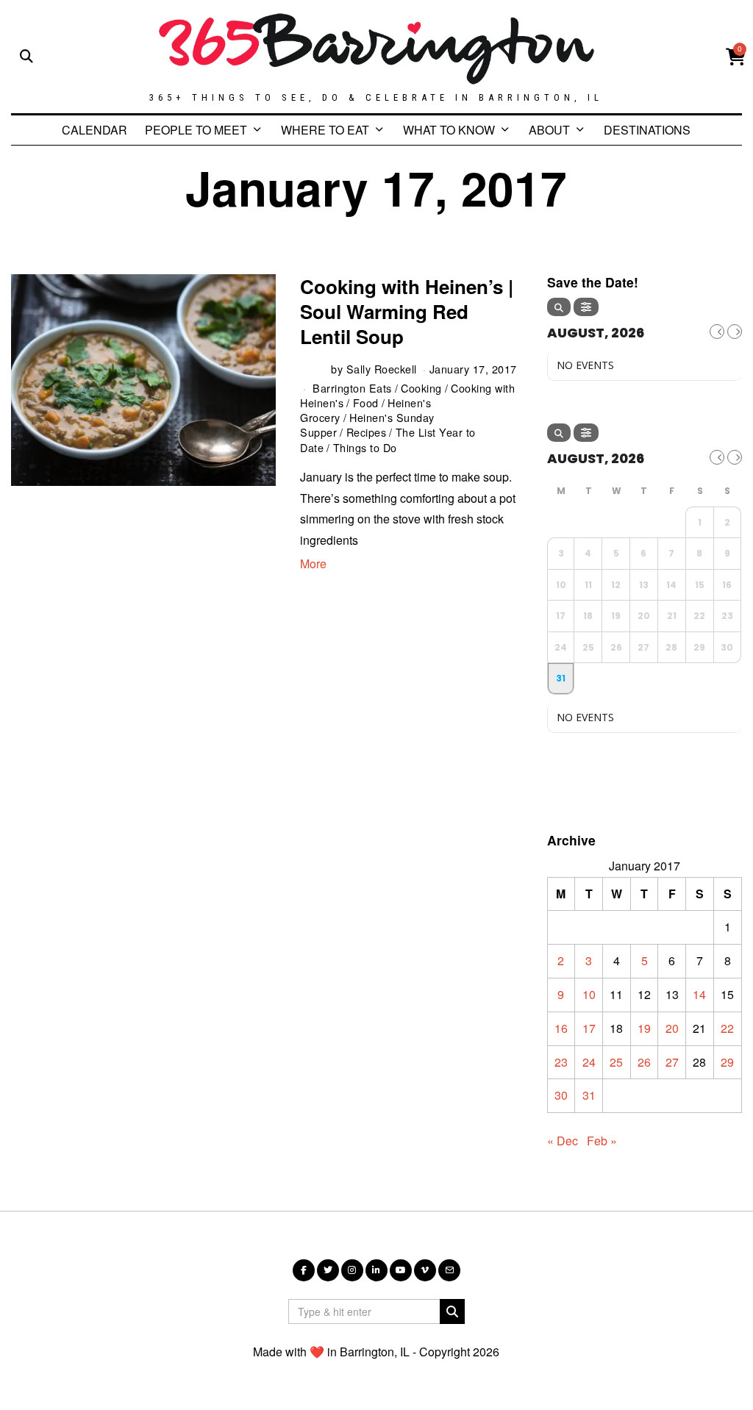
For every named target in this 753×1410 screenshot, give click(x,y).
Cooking (421, 388)
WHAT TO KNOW (449, 129)
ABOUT (549, 129)
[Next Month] (734, 331)
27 (672, 1061)
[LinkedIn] (376, 1270)
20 (672, 1028)
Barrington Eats (352, 388)
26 (644, 1061)
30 (561, 1095)
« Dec (562, 1140)
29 (727, 1061)
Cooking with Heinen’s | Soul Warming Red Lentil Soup (406, 311)
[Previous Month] (717, 331)
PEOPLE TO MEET (196, 129)
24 (589, 1061)
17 (589, 1028)
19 (644, 1028)
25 (616, 1061)
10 (589, 994)
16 (561, 1028)
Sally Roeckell (381, 368)
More (313, 563)
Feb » (602, 1140)
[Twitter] (328, 1270)
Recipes (366, 432)
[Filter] (586, 307)
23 (561, 1061)
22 (727, 1028)
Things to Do (365, 447)
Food (366, 402)
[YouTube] (401, 1270)
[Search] (559, 307)
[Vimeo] (425, 1270)
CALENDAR (94, 129)
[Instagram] (352, 1270)
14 (699, 994)
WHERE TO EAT (325, 129)
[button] (452, 1311)
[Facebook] (304, 1270)
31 (589, 1095)
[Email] (449, 1270)
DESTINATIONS (647, 129)
